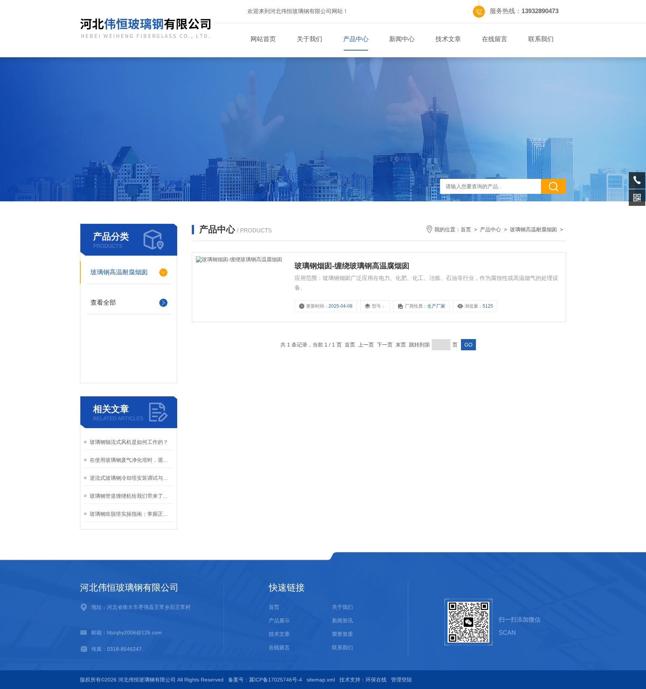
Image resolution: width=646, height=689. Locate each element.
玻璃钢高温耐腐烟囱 (119, 272)
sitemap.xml (321, 680)
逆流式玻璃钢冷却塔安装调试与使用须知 (131, 478)
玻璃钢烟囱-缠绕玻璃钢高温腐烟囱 (352, 266)
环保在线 (376, 680)
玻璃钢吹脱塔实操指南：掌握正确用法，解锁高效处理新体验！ (131, 514)
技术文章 (448, 39)
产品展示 (279, 621)
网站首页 (263, 39)
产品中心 (356, 39)
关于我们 (309, 39)
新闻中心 (402, 39)
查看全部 (103, 302)
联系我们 (541, 39)
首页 (466, 229)
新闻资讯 (342, 621)
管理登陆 (401, 680)
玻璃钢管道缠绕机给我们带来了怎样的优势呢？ (131, 496)
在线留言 (494, 39)
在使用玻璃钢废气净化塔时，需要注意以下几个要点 (131, 460)
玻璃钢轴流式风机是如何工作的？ (129, 442)
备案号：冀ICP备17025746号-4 (265, 680)
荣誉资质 (342, 634)
